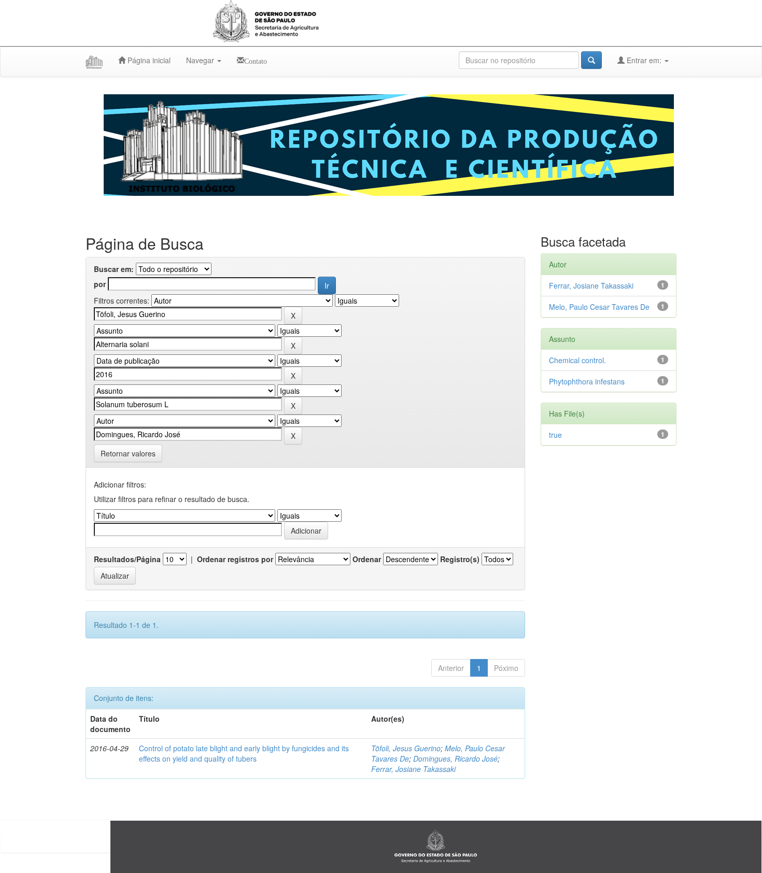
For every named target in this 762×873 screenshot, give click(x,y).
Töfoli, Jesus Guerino (406, 748)
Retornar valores (128, 453)
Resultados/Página (127, 559)
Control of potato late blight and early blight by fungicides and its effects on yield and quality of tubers (244, 753)
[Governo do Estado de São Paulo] (435, 845)
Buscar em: (114, 269)
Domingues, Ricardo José (455, 758)
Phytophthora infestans (587, 381)
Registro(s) (459, 559)
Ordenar (366, 559)
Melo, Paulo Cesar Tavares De (599, 307)
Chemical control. (577, 360)
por (100, 284)
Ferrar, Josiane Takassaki (413, 769)
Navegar (201, 60)
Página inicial (148, 60)
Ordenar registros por (235, 559)
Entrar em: (644, 60)
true (555, 435)
